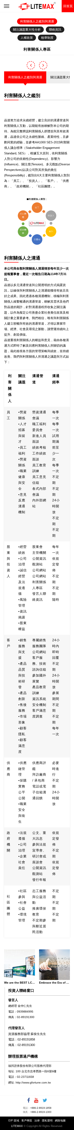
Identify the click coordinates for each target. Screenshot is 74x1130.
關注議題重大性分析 (27, 29)
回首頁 (68, 6)
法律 (37, 1120)
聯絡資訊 (55, 29)
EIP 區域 (13, 1120)
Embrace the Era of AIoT (54, 982)
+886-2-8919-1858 (40, 1108)
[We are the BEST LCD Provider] (19, 964)
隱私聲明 (47, 1120)
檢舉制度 (47, 37)
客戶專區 (26, 1120)
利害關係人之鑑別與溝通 (37, 21)
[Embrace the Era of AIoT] (54, 964)
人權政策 (27, 37)
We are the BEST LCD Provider (19, 982)
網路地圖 (60, 1120)
